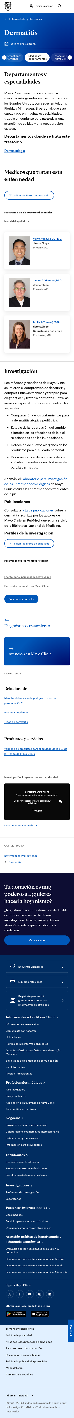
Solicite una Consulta (23, 43)
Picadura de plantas (16, 712)
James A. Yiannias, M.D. (47, 280)
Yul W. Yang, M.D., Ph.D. (47, 238)
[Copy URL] (60, 802)
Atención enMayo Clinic (62, 57)
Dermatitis (21, 32)
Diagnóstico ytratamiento (12, 57)
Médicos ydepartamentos (37, 57)
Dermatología (14, 150)
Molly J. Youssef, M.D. (46, 322)
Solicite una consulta (21, 599)
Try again (37, 810)
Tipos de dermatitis (16, 721)
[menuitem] (37, 57)
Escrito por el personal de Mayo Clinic (27, 576)
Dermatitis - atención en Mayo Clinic (26, 586)
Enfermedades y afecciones (25, 19)
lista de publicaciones (38, 510)
